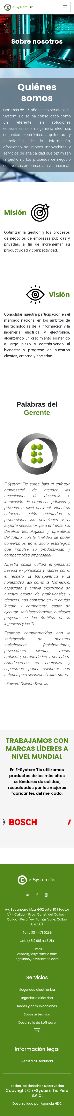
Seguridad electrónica (37, 989)
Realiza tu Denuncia (37, 1061)
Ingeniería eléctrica (37, 997)
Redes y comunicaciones (37, 1006)
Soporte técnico (37, 1014)
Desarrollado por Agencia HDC (37, 1103)
